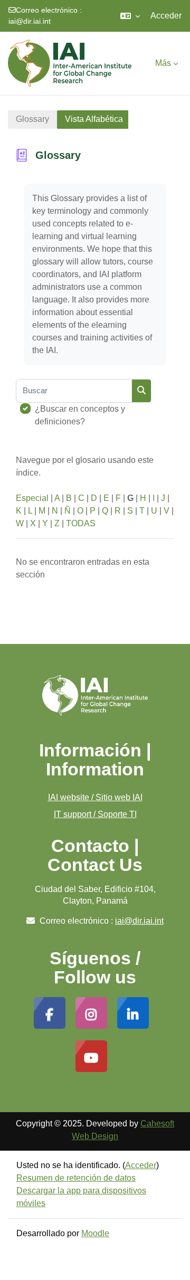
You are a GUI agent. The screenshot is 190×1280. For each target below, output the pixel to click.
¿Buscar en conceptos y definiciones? (80, 415)
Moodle (95, 1233)
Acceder (166, 15)
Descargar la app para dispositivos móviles (81, 1197)
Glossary (32, 119)
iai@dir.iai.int (29, 21)
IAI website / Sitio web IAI (95, 797)
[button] (130, 16)
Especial (32, 498)
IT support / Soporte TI (95, 814)
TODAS (81, 523)
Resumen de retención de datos (76, 1177)
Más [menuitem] (163, 63)
